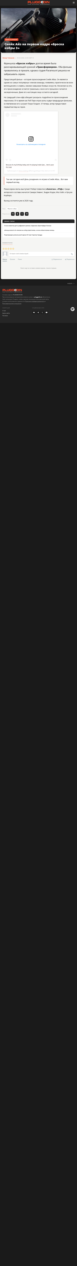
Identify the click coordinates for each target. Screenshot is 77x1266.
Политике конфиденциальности (35, 301)
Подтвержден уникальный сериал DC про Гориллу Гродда (23, 235)
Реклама (5, 315)
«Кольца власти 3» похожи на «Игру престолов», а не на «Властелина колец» (29, 230)
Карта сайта (6, 313)
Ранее (20, 259)
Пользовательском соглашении (11, 303)
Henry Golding (23, 171)
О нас (4, 311)
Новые (5, 259)
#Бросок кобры (12, 209)
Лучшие (12, 259)
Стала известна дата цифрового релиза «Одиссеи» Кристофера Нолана (27, 226)
